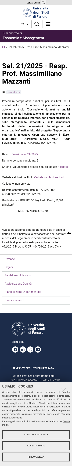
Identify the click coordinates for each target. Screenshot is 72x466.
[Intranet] (43, 3)
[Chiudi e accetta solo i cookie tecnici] (63, 390)
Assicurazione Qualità (18, 283)
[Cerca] (37, 24)
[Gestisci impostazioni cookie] (69, 233)
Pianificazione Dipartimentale (23, 291)
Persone (10, 259)
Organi (9, 267)
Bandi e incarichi (15, 300)
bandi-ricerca (14, 92)
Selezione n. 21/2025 (25, 154)
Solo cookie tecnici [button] (36, 434)
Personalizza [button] (36, 457)
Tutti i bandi (4, 48)
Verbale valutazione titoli (49, 177)
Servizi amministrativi (18, 275)
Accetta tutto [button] (36, 445)
